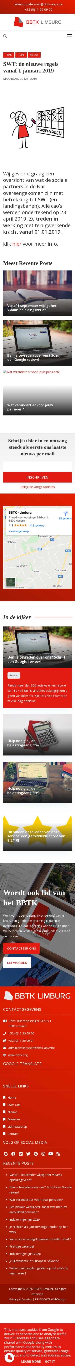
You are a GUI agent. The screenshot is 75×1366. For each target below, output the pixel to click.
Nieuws (13, 1112)
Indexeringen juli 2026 (24, 1219)
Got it (50, 1362)
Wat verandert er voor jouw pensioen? (36, 1199)
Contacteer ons (21, 948)
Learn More (31, 1362)
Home (8, 54)
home (21, 54)
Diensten (14, 1119)
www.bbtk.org (18, 1055)
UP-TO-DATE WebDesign (50, 1299)
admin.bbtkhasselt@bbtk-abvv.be (38, 4)
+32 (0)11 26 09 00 (38, 9)
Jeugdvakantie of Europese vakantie (34, 1261)
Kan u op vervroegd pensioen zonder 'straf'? (40, 1239)
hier (16, 243)
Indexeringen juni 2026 (25, 1253)
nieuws (34, 54)
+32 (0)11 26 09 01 (21, 1040)
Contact (13, 1134)
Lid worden (17, 963)
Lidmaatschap (17, 1126)
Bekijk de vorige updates (37, 487)
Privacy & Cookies (20, 1299)
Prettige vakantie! (21, 1246)
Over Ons (14, 1105)
